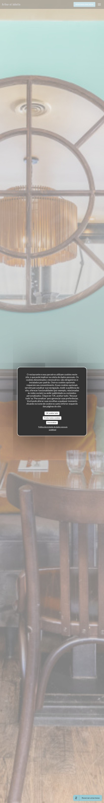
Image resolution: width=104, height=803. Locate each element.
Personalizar (52, 423)
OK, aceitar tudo (52, 413)
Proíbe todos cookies (52, 418)
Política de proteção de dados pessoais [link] (52, 427)
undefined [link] (52, 430)
